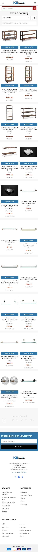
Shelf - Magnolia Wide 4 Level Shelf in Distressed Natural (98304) (9, 90)
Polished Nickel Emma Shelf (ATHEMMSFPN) (9, 241)
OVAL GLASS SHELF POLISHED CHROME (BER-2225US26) (10, 319)
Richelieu (4, 530)
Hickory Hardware (25, 530)
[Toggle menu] (2, 2)
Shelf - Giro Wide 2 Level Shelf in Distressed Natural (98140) (9, 168)
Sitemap (4, 511)
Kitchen (23, 498)
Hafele (3, 524)
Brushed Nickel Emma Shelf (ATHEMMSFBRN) (28, 245)
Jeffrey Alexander (25, 533)
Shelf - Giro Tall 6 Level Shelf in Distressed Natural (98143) (9, 129)
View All (22, 536)
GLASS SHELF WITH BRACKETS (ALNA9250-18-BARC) (29, 393)
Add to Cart (9, 47)
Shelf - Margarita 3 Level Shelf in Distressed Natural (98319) (28, 52)
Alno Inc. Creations (7, 533)
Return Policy (6, 505)
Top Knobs (5, 527)
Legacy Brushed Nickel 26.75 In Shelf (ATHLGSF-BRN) (9, 357)
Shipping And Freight (8, 502)
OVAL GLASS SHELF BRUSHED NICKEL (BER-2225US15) (28, 319)
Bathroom (24, 492)
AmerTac (22, 524)
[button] (34, 18)
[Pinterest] (22, 476)
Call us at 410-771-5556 (19, 472)
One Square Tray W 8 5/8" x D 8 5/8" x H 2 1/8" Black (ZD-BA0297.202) (9, 206)
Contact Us (5, 508)
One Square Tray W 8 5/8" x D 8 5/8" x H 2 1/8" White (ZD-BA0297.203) (28, 168)
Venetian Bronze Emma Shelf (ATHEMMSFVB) (28, 202)
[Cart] (35, 2)
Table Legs (24, 504)
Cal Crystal (5, 536)
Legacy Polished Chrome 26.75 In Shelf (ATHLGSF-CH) (28, 278)
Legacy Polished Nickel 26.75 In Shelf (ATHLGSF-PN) (9, 282)
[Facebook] (19, 476)
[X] (15, 476)
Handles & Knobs (26, 495)
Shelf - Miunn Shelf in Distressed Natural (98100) (9, 51)
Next (31, 420)
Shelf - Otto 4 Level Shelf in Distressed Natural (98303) (28, 90)
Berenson (23, 527)
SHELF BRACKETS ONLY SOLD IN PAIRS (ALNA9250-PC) (9, 397)
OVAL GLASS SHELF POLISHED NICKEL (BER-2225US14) (28, 358)
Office (22, 501)
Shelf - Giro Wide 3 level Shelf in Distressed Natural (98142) (28, 129)
